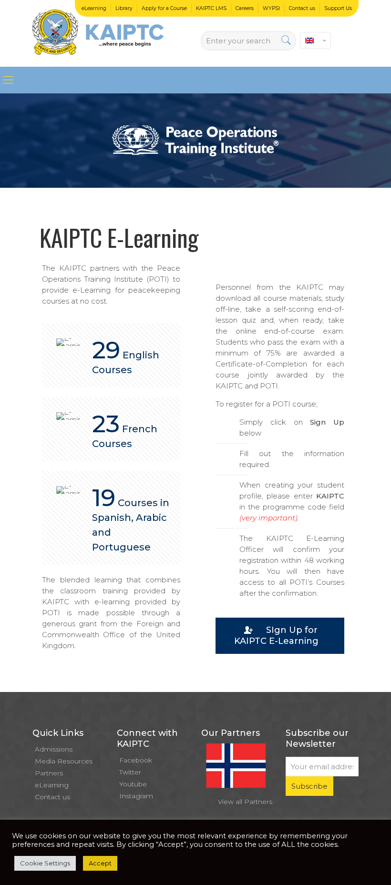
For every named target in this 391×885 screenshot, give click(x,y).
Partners (49, 773)
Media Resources (64, 761)
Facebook (135, 760)
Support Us (338, 8)
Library (124, 8)
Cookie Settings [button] (45, 863)
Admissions (53, 749)
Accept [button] (100, 863)
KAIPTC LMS (211, 8)
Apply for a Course (164, 8)
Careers (245, 8)
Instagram (136, 796)
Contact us (302, 8)
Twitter (130, 772)
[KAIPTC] (98, 33)
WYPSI (271, 8)
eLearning (94, 8)
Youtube (133, 784)
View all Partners (245, 801)
